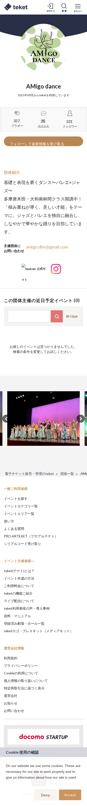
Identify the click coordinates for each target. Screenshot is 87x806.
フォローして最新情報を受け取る (37, 144)
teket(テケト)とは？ (19, 571)
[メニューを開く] (77, 7)
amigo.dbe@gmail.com (47, 246)
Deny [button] (45, 795)
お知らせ (10, 703)
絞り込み (72, 316)
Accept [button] (70, 795)
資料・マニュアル (17, 616)
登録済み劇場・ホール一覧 (24, 623)
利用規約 (10, 658)
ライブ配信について (19, 601)
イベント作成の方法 (19, 578)
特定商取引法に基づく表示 (24, 688)
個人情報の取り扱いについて (26, 680)
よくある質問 (14, 529)
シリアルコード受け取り (22, 544)
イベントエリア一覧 (19, 513)
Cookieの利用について (21, 673)
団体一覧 (67, 473)
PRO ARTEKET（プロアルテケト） (31, 536)
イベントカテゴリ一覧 (21, 506)
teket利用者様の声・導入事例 (27, 608)
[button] (6, 783)
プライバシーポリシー (21, 665)
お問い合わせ (14, 711)
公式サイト (34, 270)
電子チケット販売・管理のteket (29, 473)
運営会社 (10, 696)
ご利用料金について (19, 586)
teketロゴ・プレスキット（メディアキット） (38, 631)
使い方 (9, 521)
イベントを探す (16, 498)
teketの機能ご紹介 (18, 593)
